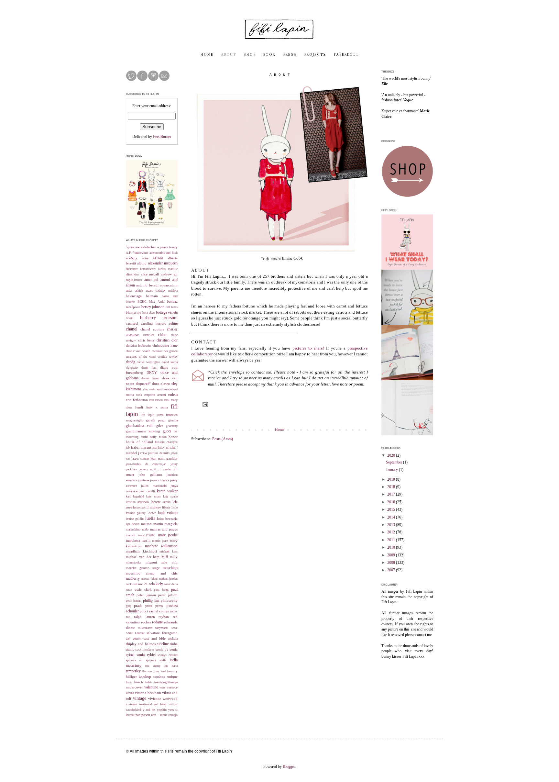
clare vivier (133, 351)
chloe (162, 334)
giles (159, 426)
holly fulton (158, 437)
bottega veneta (167, 312)
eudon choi (162, 400)
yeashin (162, 709)
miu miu (169, 562)
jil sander (165, 469)
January (392, 469)
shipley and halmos (141, 644)
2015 (391, 509)
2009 (391, 555)
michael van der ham (142, 557)
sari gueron (133, 638)
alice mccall (150, 274)
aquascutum (169, 285)
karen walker (167, 491)
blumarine (133, 312)
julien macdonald (153, 485)
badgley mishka (167, 290)
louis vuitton (168, 512)
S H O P (249, 55)
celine (173, 323)
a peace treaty (167, 247)
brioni (130, 318)
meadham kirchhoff (141, 551)
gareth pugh (156, 420)
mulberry (133, 578)
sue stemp (152, 665)
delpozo (132, 367)
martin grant (160, 540)
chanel (131, 328)
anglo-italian (134, 280)
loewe (152, 513)
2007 (391, 570)
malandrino (133, 529)
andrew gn (169, 274)
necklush (131, 584)
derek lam (149, 367)
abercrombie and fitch (163, 252)
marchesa (133, 540)
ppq (128, 606)
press (159, 606)
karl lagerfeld (135, 496)
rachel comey (159, 611)
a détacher (148, 247)
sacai (174, 628)
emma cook (134, 395)
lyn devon (132, 524)
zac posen (143, 715)
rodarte (157, 622)
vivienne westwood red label (146, 704)
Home (279, 429)
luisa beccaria (167, 518)
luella (150, 518)
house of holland (139, 442)
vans (162, 687)
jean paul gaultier (164, 458)
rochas (146, 622)
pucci (144, 611)
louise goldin (135, 518)
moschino (170, 567)
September (394, 462)
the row (147, 671)
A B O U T (228, 55)
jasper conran (140, 458)
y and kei (149, 709)
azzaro (149, 290)
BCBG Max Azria (150, 301)
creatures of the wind (141, 356)
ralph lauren (144, 617)
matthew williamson (161, 546)
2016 (391, 502)
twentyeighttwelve (166, 682)
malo (145, 529)
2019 (391, 479)
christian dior (167, 340)
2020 (391, 455)
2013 (391, 524)
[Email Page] (205, 404)
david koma (170, 362)
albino (142, 263)
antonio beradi (147, 285)
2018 (391, 487)
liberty (166, 507)
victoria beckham (148, 693)
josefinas (143, 480)
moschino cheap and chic (152, 573)
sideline (163, 644)
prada (138, 605)
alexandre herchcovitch (141, 269)
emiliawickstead (167, 389)
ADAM (157, 258)
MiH (164, 557)
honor (173, 437)
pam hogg (161, 589)
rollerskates (145, 628)
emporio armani (155, 395)
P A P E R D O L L (346, 55)
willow (173, 704)
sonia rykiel (146, 655)
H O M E (207, 55)
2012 (391, 532)
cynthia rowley (168, 356)
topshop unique (165, 676)
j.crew (142, 453)
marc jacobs (168, 535)
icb (128, 447)
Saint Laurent (135, 633)
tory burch (134, 682)
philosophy (169, 600)
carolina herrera (153, 323)
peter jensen (146, 595)
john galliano (150, 474)
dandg (130, 362)
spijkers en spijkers (141, 660)
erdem (173, 394)
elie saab (149, 389)
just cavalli (147, 491)
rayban (164, 617)
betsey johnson (153, 307)
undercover (134, 687)
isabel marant (141, 447)
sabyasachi (162, 628)
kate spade (170, 496)
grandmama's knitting (143, 431)
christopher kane (165, 345)
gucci (167, 431)
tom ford (159, 671)
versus (130, 693)
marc (150, 534)
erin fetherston (137, 400)
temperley (133, 671)
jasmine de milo (159, 453)
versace (172, 687)
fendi (139, 407)
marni (146, 540)
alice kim (132, 274)
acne (145, 258)
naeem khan (149, 578)
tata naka (171, 665)
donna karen (150, 378)
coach (146, 351)
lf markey (154, 507)
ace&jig (131, 258)
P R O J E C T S (314, 55)
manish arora (135, 535)
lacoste (156, 502)
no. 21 (143, 584)
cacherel (132, 323)
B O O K (269, 55)
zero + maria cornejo (164, 715)
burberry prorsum (159, 317)
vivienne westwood (163, 698)
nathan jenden (168, 578)
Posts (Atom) (222, 439)
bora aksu (148, 312)
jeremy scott (148, 469)
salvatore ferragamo (162, 633)
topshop (145, 676)
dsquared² (143, 383)
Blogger (289, 766)
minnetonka (133, 562)
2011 (391, 540)
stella (162, 660)
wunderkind (133, 709)
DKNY (152, 372)
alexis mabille (168, 269)
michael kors (168, 551)
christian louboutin (138, 345)
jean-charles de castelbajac (146, 464)
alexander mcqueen (163, 263)
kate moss (153, 496)
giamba (173, 420)
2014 (391, 517)
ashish (139, 290)
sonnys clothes (168, 655)
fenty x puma (157, 407)
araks (129, 290)
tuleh (148, 682)
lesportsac (139, 507)
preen (148, 606)
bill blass (172, 307)
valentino (151, 687)
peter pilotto (168, 595)
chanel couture (152, 329)
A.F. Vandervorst (137, 252)
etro (151, 400)
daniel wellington (148, 362)
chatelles (148, 335)
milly (174, 557)
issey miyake (166, 447)
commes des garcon (165, 351)
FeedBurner (162, 136)
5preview (133, 247)
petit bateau (133, 600)
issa (154, 447)
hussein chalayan (166, 442)
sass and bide (155, 638)
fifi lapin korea (152, 415)
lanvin (166, 502)
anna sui (151, 279)
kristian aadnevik (137, 502)
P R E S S (289, 55)
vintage (139, 698)
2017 (391, 494)
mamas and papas (164, 529)
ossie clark (143, 589)
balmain (152, 296)
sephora (173, 638)
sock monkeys (145, 649)
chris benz (146, 340)
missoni (151, 562)
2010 (391, 547)
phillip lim (151, 600)
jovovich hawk (159, 480)
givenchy (172, 426)
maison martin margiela (159, 524)
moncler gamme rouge (142, 568)
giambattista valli (139, 425)
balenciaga (134, 296)
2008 (391, 562)
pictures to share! (308, 348)
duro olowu (161, 383)
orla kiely (156, 584)
